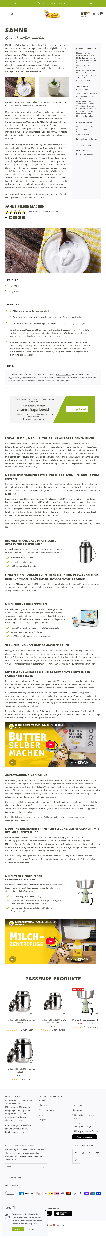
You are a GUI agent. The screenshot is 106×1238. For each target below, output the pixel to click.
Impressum (77, 1105)
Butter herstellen (65, 342)
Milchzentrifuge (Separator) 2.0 (86, 1019)
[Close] (45, 1210)
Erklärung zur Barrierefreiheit (85, 1131)
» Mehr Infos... (68, 3)
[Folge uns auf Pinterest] (90, 1152)
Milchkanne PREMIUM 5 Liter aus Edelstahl (20, 1070)
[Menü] (13, 1207)
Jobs (41, 1115)
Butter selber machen (84, 150)
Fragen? (42, 1119)
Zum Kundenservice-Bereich (86, 139)
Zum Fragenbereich (76, 409)
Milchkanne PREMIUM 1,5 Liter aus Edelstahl (53, 1021)
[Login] (94, 14)
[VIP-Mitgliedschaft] (85, 14)
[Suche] (12, 14)
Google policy (33, 1223)
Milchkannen (69, 499)
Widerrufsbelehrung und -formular (83, 1117)
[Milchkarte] (86, 618)
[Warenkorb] (99, 14)
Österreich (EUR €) (14, 1177)
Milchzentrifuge (82, 101)
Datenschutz (77, 1110)
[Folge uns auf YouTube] (97, 1152)
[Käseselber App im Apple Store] (63, 1213)
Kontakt (42, 1100)
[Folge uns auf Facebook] (76, 1152)
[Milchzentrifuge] (86, 891)
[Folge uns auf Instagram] (83, 1152)
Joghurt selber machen (84, 154)
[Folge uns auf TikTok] (76, 1159)
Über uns (43, 1105)
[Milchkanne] (86, 551)
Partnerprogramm (47, 1110)
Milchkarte (20, 584)
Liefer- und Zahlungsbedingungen (82, 1125)
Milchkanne (14, 549)
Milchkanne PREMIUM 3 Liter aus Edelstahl (20, 1021)
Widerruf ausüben (84, 1137)
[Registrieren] (43, 1167)
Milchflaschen (51, 499)
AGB (74, 1100)
